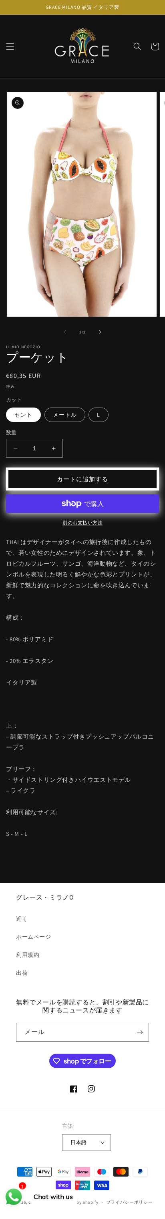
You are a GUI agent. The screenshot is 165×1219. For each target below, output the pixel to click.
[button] (10, 46)
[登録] (140, 1032)
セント (23, 414)
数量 (11, 432)
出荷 (22, 972)
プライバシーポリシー (129, 1202)
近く (22, 918)
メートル (65, 414)
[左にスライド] (65, 332)
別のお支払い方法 (82, 523)
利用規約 (27, 954)
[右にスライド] (100, 332)
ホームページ (33, 936)
